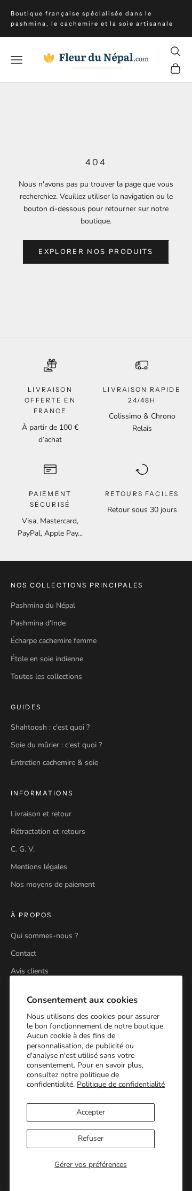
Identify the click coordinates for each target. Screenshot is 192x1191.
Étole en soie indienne (47, 659)
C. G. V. (23, 849)
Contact (23, 953)
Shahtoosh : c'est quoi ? (50, 727)
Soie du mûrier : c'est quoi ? (56, 745)
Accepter (90, 1112)
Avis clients (30, 971)
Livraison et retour (41, 814)
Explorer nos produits (95, 252)
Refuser (90, 1138)
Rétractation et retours (48, 831)
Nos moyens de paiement (53, 884)
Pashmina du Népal (43, 605)
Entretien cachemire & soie (54, 762)
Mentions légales (39, 867)
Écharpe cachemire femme (54, 641)
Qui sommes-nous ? (44, 936)
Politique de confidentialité (121, 1084)
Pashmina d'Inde (38, 623)
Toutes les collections (46, 676)
